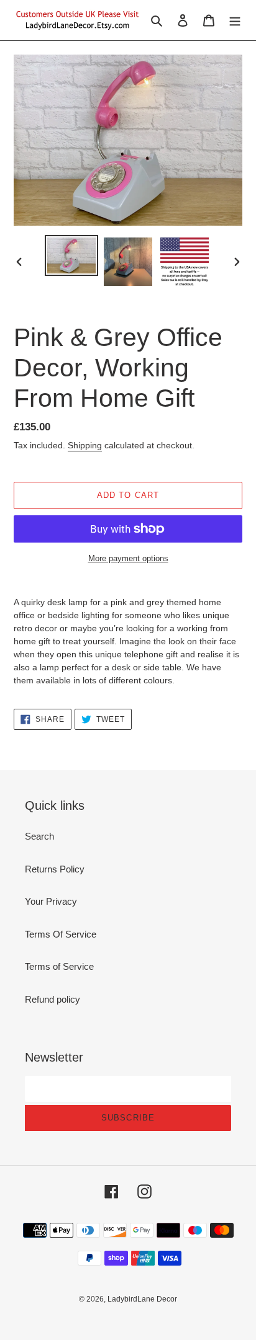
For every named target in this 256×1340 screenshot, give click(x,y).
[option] (71, 256)
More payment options (128, 558)
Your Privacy (51, 901)
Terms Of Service (60, 934)
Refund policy (52, 999)
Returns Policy (55, 869)
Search (39, 836)
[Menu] (235, 20)
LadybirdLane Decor (142, 1299)
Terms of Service (59, 966)
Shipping (85, 445)
